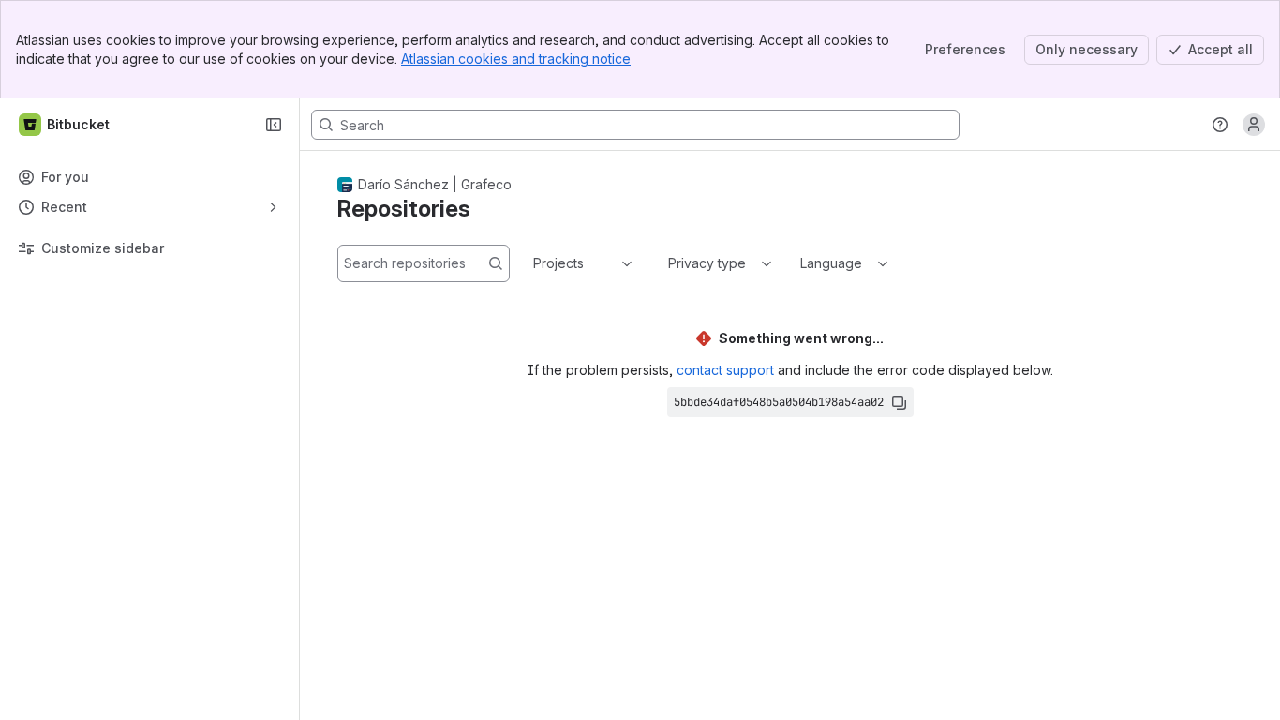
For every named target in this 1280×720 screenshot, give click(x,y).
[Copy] (898, 402)
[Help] (1220, 125)
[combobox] (535, 263)
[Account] (1254, 125)
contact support (725, 370)
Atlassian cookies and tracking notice (516, 59)
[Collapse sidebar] (274, 125)
